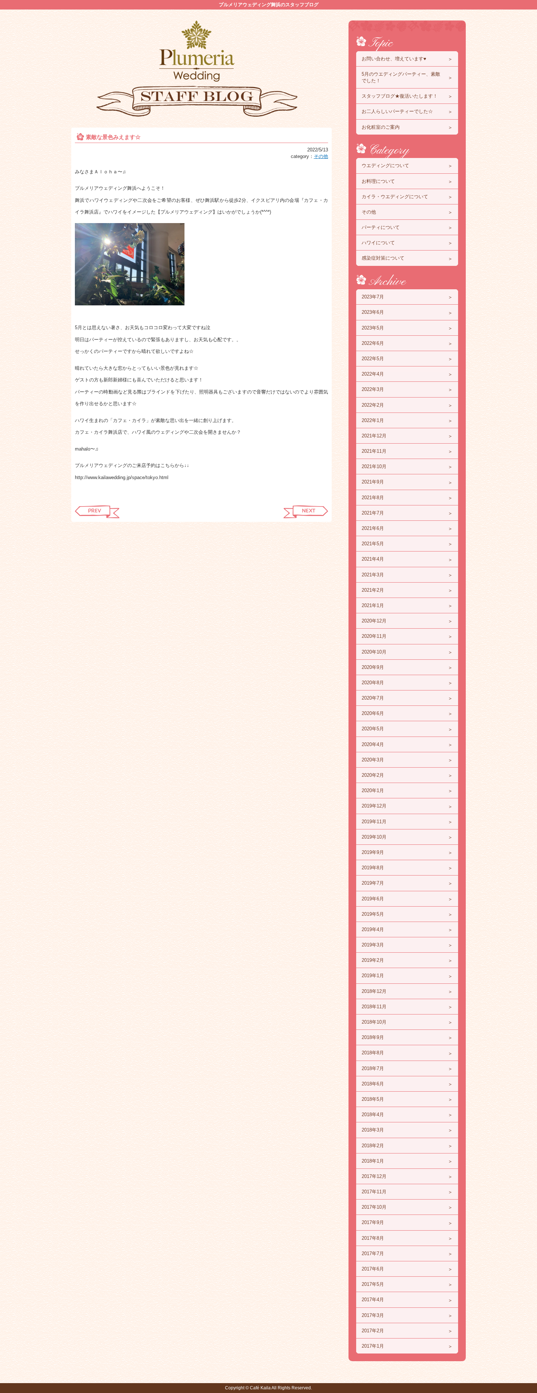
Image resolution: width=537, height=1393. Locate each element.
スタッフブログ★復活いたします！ (400, 96)
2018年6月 (373, 1084)
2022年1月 (373, 420)
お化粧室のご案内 (381, 127)
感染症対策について (383, 258)
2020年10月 (374, 652)
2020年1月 (373, 790)
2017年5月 (373, 1284)
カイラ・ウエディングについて (395, 196)
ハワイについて (378, 242)
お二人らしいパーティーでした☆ (397, 111)
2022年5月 (373, 358)
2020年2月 (373, 775)
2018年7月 (373, 1068)
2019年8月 (373, 867)
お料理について (378, 181)
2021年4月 (373, 559)
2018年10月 (374, 1022)
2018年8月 (373, 1052)
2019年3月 (373, 945)
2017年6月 (373, 1269)
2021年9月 (373, 482)
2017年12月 (374, 1176)
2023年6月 (373, 312)
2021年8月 (373, 497)
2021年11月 (374, 451)
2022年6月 (373, 343)
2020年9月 (373, 667)
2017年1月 (373, 1346)
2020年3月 (373, 760)
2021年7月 (373, 513)
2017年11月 (374, 1191)
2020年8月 (373, 682)
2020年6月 (373, 713)
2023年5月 (373, 328)
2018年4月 (373, 1114)
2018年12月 (374, 991)
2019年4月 (373, 929)
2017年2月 (373, 1330)
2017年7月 (373, 1253)
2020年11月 (374, 636)
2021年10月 (374, 466)
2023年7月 (373, 297)
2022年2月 (373, 405)
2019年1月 (373, 975)
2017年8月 (373, 1238)
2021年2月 (373, 590)
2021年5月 (373, 543)
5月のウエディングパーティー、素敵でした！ (401, 77)
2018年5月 (373, 1099)
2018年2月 (373, 1145)
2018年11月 (374, 1006)
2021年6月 (373, 528)
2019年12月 (374, 806)
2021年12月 (374, 435)
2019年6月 (373, 898)
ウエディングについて (385, 165)
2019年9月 (373, 852)
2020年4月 (373, 744)
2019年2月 (373, 960)
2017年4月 (373, 1299)
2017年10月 (374, 1207)
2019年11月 (374, 821)
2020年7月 (373, 698)
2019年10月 (374, 837)
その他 (321, 156)
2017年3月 (373, 1315)
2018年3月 (373, 1130)
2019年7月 (373, 883)
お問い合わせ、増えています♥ (394, 58)
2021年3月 (373, 574)
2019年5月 (373, 914)
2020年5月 (373, 728)
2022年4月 (373, 374)
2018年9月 (373, 1037)
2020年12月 (374, 621)
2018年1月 (373, 1161)
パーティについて (381, 227)
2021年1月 (373, 605)
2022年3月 (373, 389)
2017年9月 (373, 1222)
